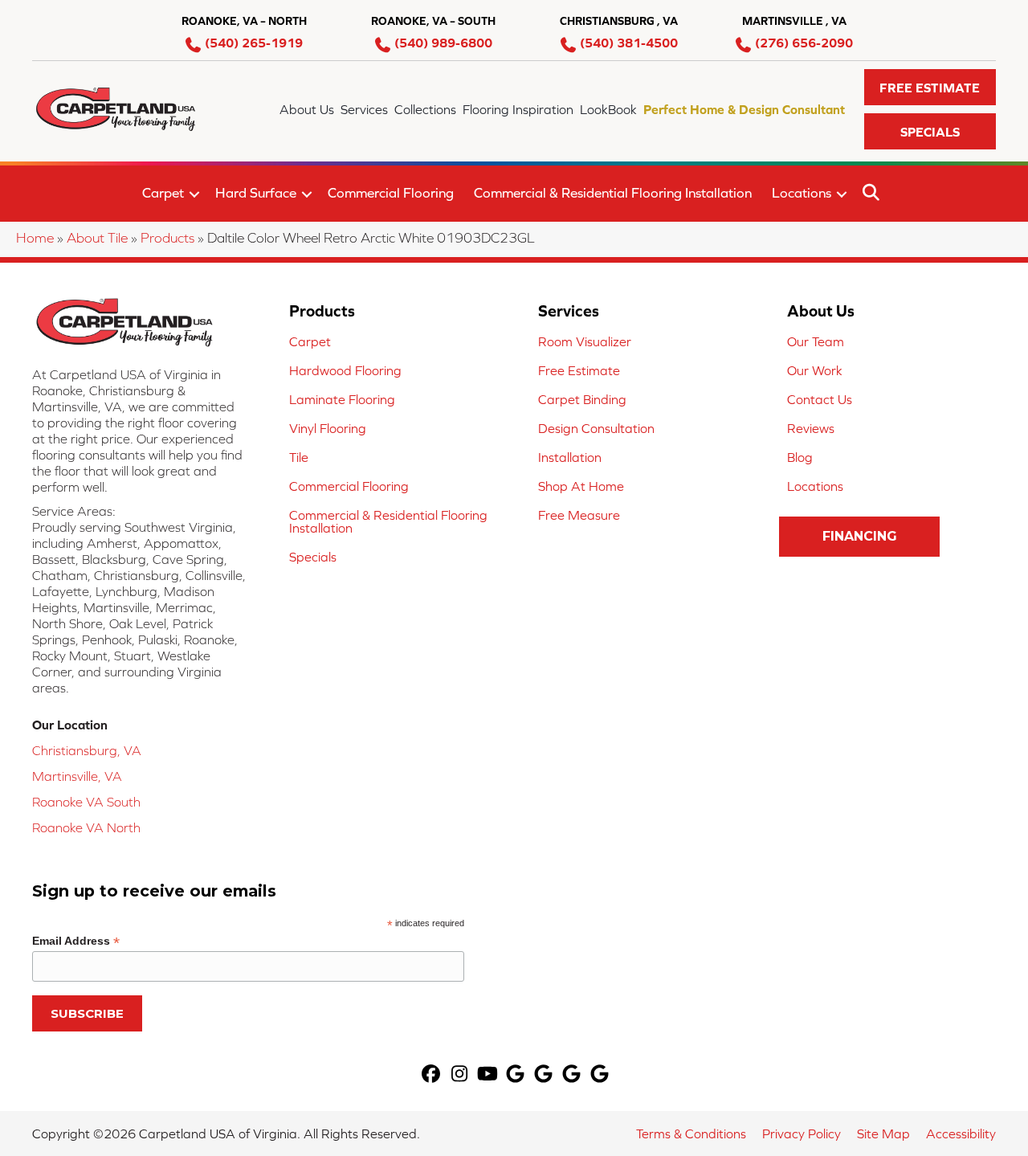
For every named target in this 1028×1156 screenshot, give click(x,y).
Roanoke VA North (86, 827)
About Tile (97, 238)
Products (167, 238)
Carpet (163, 193)
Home (35, 238)
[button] (930, 87)
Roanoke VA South (86, 801)
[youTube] (488, 1075)
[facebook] (431, 1075)
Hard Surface (255, 193)
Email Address (76, 941)
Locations (801, 193)
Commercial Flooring (391, 193)
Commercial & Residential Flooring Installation (613, 193)
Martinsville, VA (77, 776)
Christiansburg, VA (86, 750)
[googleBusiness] (516, 1075)
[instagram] (459, 1075)
